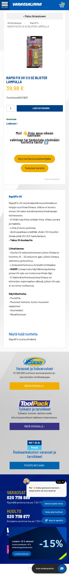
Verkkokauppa (14, 23)
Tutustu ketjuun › (34, 465)
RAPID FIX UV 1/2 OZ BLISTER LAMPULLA (28, 26)
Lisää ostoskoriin (41, 108)
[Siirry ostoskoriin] (62, 5)
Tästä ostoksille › (34, 386)
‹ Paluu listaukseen (34, 16)
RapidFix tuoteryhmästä (22, 339)
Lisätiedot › (12, 123)
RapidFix (34, 23)
